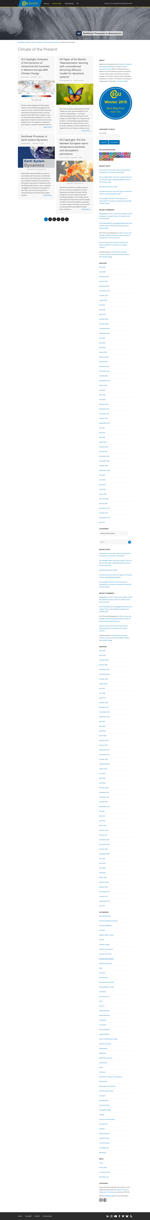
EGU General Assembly (106, 982)
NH (114, 157)
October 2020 (103, 466)
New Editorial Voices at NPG (108, 187)
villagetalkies (103, 214)
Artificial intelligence (105, 925)
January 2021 (103, 451)
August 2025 (103, 300)
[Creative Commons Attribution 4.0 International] (101, 1201)
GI (129, 154)
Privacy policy (47, 1216)
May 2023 (102, 343)
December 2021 (104, 409)
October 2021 (103, 418)
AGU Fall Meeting (104, 916)
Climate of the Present (106, 959)
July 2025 (102, 305)
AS (101, 154)
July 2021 (102, 428)
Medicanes (102, 1053)
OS (122, 157)
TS (112, 159)
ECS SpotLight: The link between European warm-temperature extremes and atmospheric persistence (74, 146)
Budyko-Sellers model (106, 935)
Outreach (102, 1096)
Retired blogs (69, 3)
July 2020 (102, 475)
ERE (115, 154)
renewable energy (105, 1110)
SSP (101, 159)
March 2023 (103, 352)
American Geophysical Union (108, 921)
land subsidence (104, 1029)
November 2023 (104, 328)
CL (107, 154)
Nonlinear (102, 1072)
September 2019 (104, 518)
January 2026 (103, 281)
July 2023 (102, 338)
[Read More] (47, 127)
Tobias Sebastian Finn (66, 80)
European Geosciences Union (122, 3)
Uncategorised (104, 1148)
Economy (102, 973)
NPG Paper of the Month (107, 1086)
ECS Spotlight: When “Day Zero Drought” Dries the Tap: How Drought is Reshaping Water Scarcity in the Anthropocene (115, 179)
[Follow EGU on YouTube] (115, 1216)
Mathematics (103, 1048)
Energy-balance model (106, 987)
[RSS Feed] (131, 1216)
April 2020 (102, 489)
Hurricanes (102, 1025)
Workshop (102, 1152)
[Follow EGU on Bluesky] (127, 1216)
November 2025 (104, 291)
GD (126, 154)
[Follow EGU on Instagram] (111, 1216)
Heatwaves (102, 1020)
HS (110, 157)
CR (111, 154)
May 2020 (102, 485)
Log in (101, 1163)
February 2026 (103, 276)
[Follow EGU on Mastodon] (123, 1216)
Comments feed (104, 1172)
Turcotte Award (104, 1143)
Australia (102, 930)
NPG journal (103, 1081)
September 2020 (104, 470)
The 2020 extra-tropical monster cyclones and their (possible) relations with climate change (114, 254)
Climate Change (104, 944)
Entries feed (103, 1167)
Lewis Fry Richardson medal (108, 1039)
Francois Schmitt (104, 242)
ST (108, 159)
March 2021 (103, 442)
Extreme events (104, 996)
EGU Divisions (103, 977)
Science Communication (107, 1119)
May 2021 (102, 433)
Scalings (101, 1115)
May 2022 (102, 395)
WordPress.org (104, 1177)
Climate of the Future (106, 949)
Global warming (104, 1011)
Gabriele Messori (26, 143)
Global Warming (104, 1015)
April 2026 (102, 272)
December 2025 (104, 286)
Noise (101, 1067)
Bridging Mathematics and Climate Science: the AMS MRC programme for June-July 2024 (115, 225)
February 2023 (103, 357)
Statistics (102, 1129)
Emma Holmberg (64, 157)
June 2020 (102, 480)
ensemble (102, 992)
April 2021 (102, 437)
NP (118, 157)
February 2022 (103, 404)
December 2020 (104, 456)
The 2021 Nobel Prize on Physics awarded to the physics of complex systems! (113, 244)
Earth (101, 968)
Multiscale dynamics (105, 1058)
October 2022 (103, 376)
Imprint (37, 1216)
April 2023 (102, 347)
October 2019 (103, 513)
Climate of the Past (105, 954)
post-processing (104, 1105)
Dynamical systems (105, 963)
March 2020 (103, 494)
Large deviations (104, 1034)
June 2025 (102, 310)
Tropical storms (104, 1138)
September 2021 (104, 423)
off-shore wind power (106, 1091)
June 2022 (102, 390)
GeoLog (46, 3)
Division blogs (56, 3)
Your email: (102, 133)
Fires (100, 1001)
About (20, 1216)
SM (128, 157)
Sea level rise (103, 1124)
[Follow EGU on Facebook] (119, 1216)
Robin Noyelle (25, 77)
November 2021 (104, 414)
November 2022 (104, 371)
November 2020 (104, 461)
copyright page (109, 1196)
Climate (101, 940)
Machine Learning (105, 1044)
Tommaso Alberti (122, 81)
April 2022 (102, 399)
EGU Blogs (21, 42)
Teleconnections (104, 1133)
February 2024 (103, 324)
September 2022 (104, 381)
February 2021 (103, 447)
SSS (105, 159)
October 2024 (103, 319)
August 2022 (103, 385)
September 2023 (104, 333)
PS (125, 157)
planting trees (103, 1100)
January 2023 (103, 362)
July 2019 (102, 522)
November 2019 (104, 508)
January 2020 (103, 503)
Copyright (28, 1216)
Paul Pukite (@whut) (105, 223)
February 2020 (103, 499)
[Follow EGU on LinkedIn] (108, 1216)
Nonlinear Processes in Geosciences (47, 42)
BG (104, 154)
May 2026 (102, 267)
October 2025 (103, 295)
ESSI (119, 154)
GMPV (106, 157)
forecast (101, 1006)
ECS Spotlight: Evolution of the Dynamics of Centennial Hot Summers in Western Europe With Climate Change (35, 66)
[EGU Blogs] (30, 6)
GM (101, 157)
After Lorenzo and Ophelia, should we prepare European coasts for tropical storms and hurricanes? (115, 216)
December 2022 (104, 366)
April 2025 (102, 314)
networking (103, 1063)
